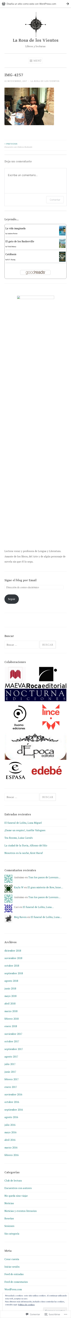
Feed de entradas (14, 1274)
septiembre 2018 (13, 973)
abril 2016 (10, 1139)
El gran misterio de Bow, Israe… (45, 887)
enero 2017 (10, 1087)
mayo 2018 (10, 996)
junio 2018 (10, 988)
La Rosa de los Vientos (35, 40)
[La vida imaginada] (62, 234)
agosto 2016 (11, 1117)
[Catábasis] (62, 260)
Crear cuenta (11, 1259)
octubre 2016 (11, 1102)
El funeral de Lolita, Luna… (38, 907)
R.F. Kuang (11, 259)
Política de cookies (26, 1304)
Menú (37, 60)
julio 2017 (10, 1064)
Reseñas (9, 1218)
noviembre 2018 (13, 958)
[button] (15, 678)
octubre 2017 (11, 1041)
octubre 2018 (11, 965)
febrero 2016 (11, 1155)
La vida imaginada (15, 228)
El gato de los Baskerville (19, 241)
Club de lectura (13, 1180)
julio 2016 (10, 1124)
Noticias (9, 1203)
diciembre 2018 (12, 950)
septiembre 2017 (13, 1049)
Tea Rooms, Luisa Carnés (18, 837)
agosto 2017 (11, 1056)
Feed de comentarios (16, 1281)
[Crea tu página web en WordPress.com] (35, 4)
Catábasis (10, 254)
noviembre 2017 (13, 1033)
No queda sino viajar (16, 1195)
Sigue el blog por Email (20, 580)
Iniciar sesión (11, 1266)
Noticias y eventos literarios (20, 1211)
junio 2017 (10, 1071)
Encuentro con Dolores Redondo (18, 145)
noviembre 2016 (13, 1094)
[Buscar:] (21, 644)
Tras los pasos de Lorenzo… (44, 877)
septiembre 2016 (13, 1109)
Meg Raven (20, 917)
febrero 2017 (11, 1079)
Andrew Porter (12, 233)
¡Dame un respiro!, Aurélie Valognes (24, 830)
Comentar (55, 199)
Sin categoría (11, 1233)
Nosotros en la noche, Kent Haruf (23, 853)
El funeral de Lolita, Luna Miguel (23, 822)
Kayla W (18, 887)
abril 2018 (10, 1003)
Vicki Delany (11, 246)
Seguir (11, 599)
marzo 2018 (11, 1011)
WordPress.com (13, 1289)
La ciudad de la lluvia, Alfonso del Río (25, 845)
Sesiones (9, 1226)
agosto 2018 (11, 980)
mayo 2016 (10, 1132)
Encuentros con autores (18, 1188)
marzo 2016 (11, 1147)
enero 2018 (10, 1026)
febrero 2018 (11, 1018)
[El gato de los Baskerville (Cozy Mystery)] (62, 247)
